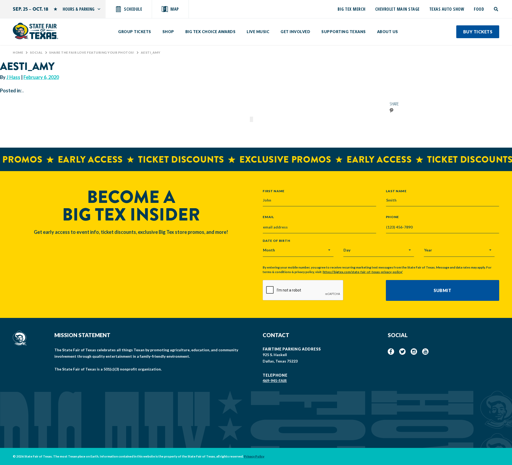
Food (479, 9)
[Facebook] (391, 351)
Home (18, 52)
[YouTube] (425, 351)
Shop (168, 31)
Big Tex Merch (352, 9)
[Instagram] (414, 351)
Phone (392, 217)
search (496, 9)
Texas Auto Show (447, 9)
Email (268, 217)
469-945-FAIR (275, 380)
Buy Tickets (478, 31)
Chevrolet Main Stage (397, 9)
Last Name (396, 191)
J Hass (13, 77)
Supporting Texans (343, 31)
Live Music (258, 31)
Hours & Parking (78, 9)
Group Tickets (134, 31)
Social (36, 52)
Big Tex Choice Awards (210, 31)
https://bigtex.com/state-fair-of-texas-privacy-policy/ (363, 272)
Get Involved (295, 31)
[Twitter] (402, 351)
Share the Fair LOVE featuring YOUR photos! (91, 52)
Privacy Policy (254, 456)
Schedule (133, 9)
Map (174, 9)
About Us (387, 31)
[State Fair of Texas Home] (35, 31)
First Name (274, 191)
